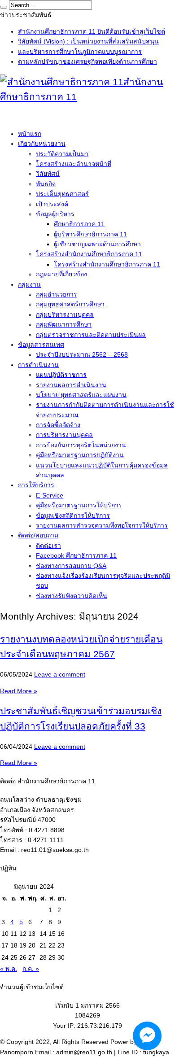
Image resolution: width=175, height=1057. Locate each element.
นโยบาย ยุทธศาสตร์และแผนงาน (81, 394)
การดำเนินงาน (38, 364)
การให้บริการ (36, 485)
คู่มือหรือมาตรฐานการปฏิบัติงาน (80, 455)
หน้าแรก (29, 133)
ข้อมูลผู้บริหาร (55, 214)
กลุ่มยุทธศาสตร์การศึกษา (70, 304)
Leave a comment (59, 674)
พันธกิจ (46, 184)
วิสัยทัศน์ (48, 173)
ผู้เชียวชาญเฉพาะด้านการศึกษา (97, 244)
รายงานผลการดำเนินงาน (71, 385)
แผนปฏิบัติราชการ (61, 374)
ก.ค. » (30, 968)
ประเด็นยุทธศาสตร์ (62, 193)
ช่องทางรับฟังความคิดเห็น (71, 595)
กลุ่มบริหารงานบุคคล (65, 314)
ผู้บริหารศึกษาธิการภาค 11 (90, 234)
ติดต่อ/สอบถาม (38, 535)
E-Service (49, 495)
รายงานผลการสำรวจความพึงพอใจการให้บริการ (102, 525)
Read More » (18, 690)
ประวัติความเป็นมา (62, 153)
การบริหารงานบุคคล (64, 434)
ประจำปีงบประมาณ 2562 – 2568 (82, 354)
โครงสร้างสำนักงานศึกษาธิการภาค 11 (89, 254)
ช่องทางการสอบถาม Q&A (71, 565)
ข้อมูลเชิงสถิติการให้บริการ (73, 515)
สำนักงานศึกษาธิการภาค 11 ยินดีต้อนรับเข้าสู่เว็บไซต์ (91, 31)
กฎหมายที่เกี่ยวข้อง (61, 274)
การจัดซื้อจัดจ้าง (58, 424)
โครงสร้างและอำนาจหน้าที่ (73, 163)
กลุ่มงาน (29, 284)
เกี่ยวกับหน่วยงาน (42, 143)
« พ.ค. (8, 968)
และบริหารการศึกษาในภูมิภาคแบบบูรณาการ (80, 51)
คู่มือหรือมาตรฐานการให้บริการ (79, 505)
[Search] (3, 7)
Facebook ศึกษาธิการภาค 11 (76, 555)
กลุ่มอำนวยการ (56, 294)
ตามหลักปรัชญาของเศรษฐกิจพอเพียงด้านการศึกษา (87, 61)
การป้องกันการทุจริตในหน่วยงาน (81, 445)
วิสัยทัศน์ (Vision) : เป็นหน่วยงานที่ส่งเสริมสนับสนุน (88, 41)
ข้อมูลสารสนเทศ (41, 344)
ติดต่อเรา (48, 545)
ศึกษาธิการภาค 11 (79, 223)
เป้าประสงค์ (52, 204)
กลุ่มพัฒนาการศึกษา (64, 324)
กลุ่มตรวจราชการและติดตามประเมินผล (91, 334)
